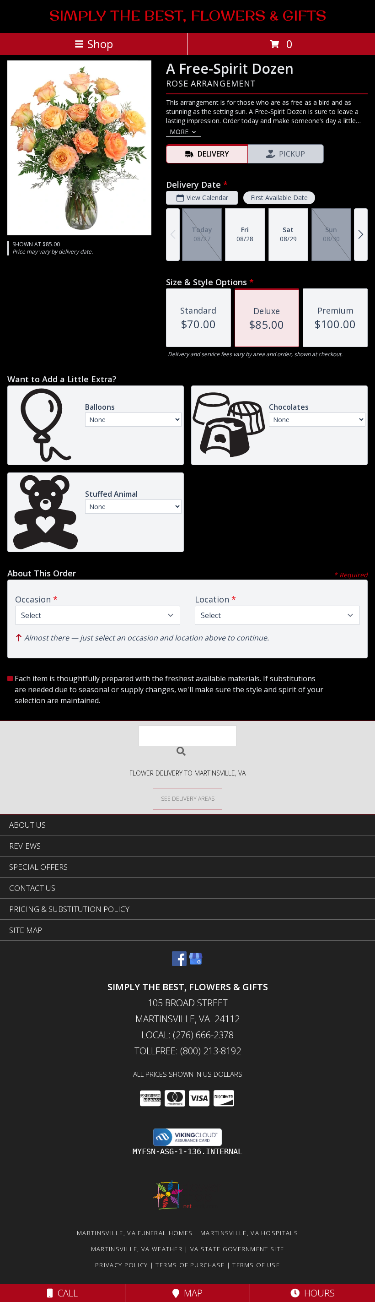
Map (191, 1293)
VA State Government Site (237, 1249)
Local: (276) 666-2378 (187, 1035)
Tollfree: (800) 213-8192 (187, 1051)
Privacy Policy (121, 1265)
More (179, 131)
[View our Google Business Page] (195, 963)
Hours (317, 1293)
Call (65, 1293)
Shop (100, 43)
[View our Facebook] (179, 963)
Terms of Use (256, 1265)
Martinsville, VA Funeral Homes (135, 1233)
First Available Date (279, 197)
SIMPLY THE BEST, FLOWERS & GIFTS (187, 15)
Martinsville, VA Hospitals (249, 1233)
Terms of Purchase (190, 1265)
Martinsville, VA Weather (136, 1249)
